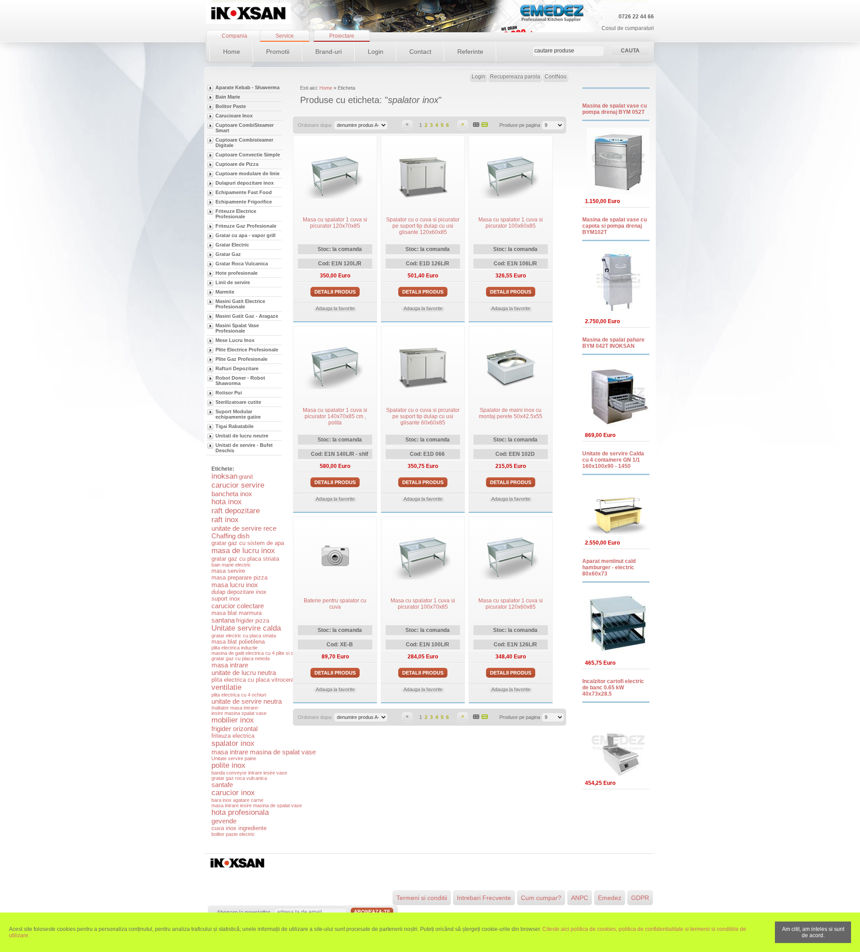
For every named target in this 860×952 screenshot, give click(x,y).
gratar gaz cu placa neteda (240, 658)
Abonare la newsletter (243, 912)
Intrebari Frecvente (484, 897)
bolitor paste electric (233, 834)
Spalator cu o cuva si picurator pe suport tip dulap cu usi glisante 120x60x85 (423, 225)
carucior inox (233, 792)
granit (246, 476)
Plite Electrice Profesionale (246, 349)
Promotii (277, 51)
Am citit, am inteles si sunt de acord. (813, 932)
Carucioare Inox (234, 115)
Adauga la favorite (335, 308)
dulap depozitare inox (239, 592)
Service (284, 36)
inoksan (224, 476)
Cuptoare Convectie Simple (247, 154)
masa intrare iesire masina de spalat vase (256, 805)
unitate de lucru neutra (243, 672)
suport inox (225, 598)
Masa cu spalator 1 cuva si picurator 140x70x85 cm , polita (335, 416)
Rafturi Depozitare (236, 368)
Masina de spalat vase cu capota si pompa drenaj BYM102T (614, 225)
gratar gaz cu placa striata (245, 558)
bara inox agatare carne (237, 800)
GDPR (640, 897)
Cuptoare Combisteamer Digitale (244, 142)
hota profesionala (240, 812)
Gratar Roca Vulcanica (241, 263)
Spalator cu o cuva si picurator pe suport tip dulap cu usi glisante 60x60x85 (423, 416)
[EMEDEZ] (248, 13)
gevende (223, 821)
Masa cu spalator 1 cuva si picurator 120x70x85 (335, 222)
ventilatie (226, 687)
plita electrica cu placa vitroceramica (258, 679)
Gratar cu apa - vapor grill (245, 235)
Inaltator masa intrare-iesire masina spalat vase (239, 710)
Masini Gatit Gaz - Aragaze (246, 316)
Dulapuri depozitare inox (244, 183)
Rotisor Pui (228, 392)
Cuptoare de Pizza (236, 164)
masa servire (228, 570)
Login (375, 51)
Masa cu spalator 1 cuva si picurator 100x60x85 (510, 222)
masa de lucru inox (243, 550)
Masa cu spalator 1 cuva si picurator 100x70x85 (423, 603)
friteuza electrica (232, 735)
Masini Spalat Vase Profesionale (237, 328)
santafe (222, 784)
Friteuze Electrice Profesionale (235, 213)
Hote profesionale (236, 273)
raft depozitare (235, 510)
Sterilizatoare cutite (238, 402)
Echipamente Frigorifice (243, 201)
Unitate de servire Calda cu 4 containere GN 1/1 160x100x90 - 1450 (613, 459)
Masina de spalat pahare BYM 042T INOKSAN (613, 343)
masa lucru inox (234, 585)
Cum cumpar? (541, 897)
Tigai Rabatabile (234, 426)
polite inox (228, 765)
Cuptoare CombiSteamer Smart (244, 127)
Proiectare (341, 36)
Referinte (470, 51)
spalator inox (232, 743)
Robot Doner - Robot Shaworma (240, 380)
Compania (234, 36)
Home (231, 51)
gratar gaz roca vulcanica (239, 778)
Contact (420, 51)
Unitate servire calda (246, 628)
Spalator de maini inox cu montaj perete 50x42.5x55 (510, 413)
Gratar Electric (232, 244)
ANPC (579, 897)
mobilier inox (232, 720)
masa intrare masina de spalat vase (263, 752)
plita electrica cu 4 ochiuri (238, 694)
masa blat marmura (236, 613)
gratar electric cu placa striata (243, 635)
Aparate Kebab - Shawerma (247, 87)
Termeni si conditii (421, 897)
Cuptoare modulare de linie (247, 173)
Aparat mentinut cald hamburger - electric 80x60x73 (609, 567)
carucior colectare (237, 606)
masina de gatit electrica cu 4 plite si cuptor (258, 653)
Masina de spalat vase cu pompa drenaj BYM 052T (614, 109)
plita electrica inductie (234, 647)
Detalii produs (335, 291)
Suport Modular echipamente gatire (238, 414)
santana (223, 620)
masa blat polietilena (238, 641)
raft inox (225, 519)
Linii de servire (232, 282)
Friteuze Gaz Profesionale (245, 226)
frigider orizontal (234, 728)
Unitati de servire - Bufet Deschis (244, 447)
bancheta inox (231, 494)
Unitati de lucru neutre (241, 435)
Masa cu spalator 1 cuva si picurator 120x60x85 (510, 603)
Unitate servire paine (233, 758)
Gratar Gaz (228, 254)
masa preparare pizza (239, 577)
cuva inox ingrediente (239, 828)
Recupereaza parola (515, 77)
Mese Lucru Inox (234, 340)
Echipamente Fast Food (243, 192)
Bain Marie (227, 97)
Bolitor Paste (230, 106)
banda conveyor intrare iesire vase (249, 772)
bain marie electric (231, 564)
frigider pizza (252, 620)
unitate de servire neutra (246, 701)
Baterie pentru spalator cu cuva (335, 603)
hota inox (226, 502)
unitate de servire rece (243, 528)
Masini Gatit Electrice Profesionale (240, 304)
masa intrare (229, 665)
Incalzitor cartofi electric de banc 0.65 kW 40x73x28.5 (613, 687)
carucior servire (237, 485)
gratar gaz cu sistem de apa (247, 543)
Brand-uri (328, 51)
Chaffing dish (230, 536)
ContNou (556, 77)
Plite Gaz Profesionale (241, 359)
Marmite (224, 291)
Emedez (609, 897)
